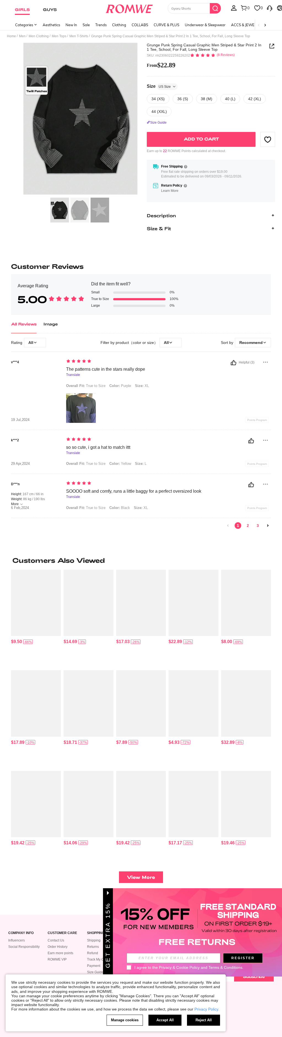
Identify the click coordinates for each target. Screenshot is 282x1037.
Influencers (16, 940)
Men (22, 36)
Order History (57, 947)
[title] (141, 560)
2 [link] (248, 525)
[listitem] (36, 618)
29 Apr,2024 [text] (20, 464)
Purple (120, 386)
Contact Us (56, 940)
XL (142, 386)
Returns (93, 947)
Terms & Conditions (225, 967)
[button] (267, 139)
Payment (93, 966)
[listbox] (233, 7)
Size (159, 86)
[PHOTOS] (80, 119)
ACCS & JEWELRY (246, 25)
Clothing (119, 25)
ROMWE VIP (57, 959)
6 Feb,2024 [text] (20, 508)
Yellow (120, 463)
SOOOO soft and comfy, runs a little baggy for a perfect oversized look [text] (133, 491)
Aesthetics (51, 25)
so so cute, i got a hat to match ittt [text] (98, 447)
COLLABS (140, 25)
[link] (228, 525)
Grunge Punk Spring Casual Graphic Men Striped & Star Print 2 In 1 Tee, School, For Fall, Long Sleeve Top (204, 47)
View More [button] (141, 877)
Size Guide (95, 972)
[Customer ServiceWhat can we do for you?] (269, 7)
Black (119, 508)
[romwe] (129, 7)
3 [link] (258, 525)
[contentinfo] (16, 642)
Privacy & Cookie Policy (179, 967)
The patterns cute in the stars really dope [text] (105, 369)
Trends (101, 25)
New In (71, 25)
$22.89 (161, 65)
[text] (135, 361)
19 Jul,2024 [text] (20, 420)
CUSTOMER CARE (62, 933)
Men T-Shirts (78, 36)
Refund (92, 953)
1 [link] (238, 525)
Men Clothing (39, 36)
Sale (86, 25)
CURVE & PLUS (166, 25)
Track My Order (98, 959)
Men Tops (59, 36)
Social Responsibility (24, 947)
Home (11, 36)
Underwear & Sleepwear (205, 25)
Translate (73, 375)
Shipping (94, 940)
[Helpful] (233, 362)
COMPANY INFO (21, 933)
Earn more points (60, 953)
